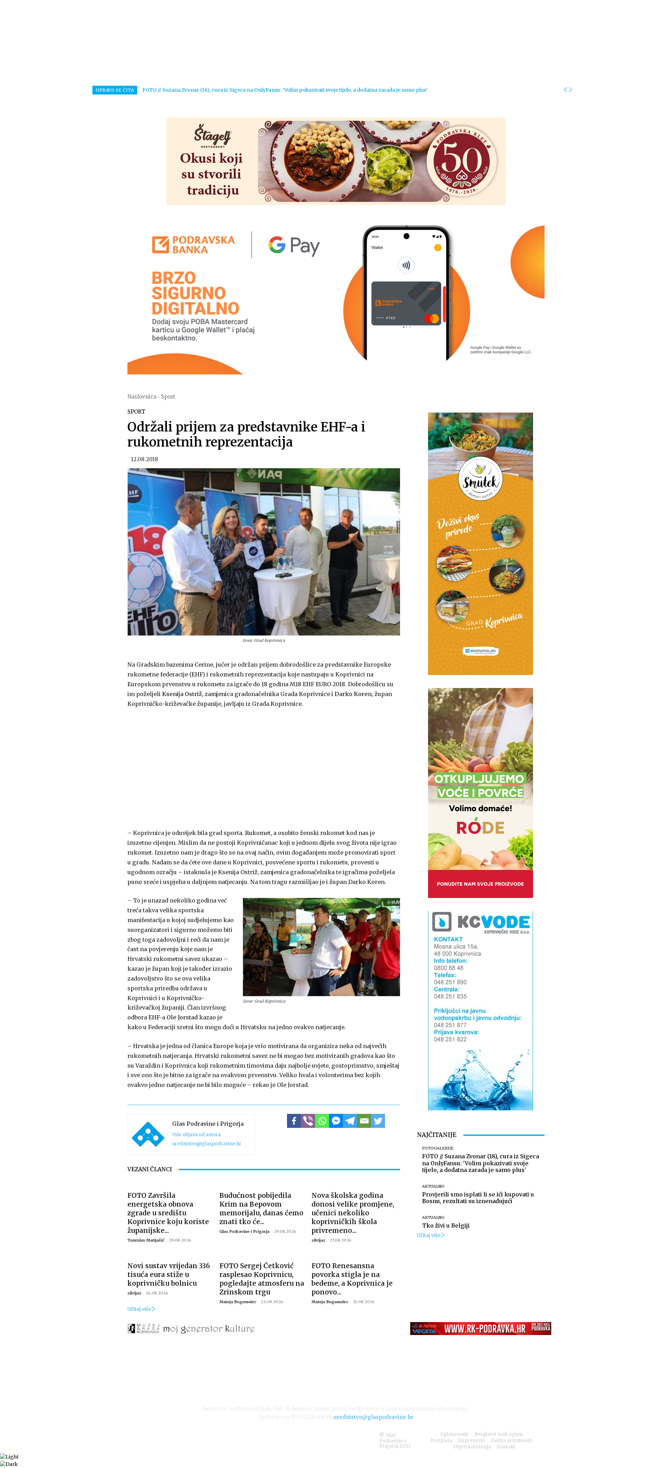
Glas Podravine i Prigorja (208, 1123)
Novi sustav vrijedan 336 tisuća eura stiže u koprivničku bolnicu (168, 1274)
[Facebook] (294, 1121)
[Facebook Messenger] (336, 1121)
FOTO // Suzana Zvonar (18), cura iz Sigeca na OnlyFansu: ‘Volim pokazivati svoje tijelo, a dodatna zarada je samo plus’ (285, 90)
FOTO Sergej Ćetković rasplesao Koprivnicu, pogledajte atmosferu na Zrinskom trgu (261, 1279)
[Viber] (308, 1121)
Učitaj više (139, 1309)
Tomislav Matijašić (145, 1240)
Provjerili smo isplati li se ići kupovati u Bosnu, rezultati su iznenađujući (478, 1197)
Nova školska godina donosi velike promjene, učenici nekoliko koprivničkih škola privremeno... (353, 1213)
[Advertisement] (263, 767)
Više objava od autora (196, 1135)
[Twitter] (378, 1121)
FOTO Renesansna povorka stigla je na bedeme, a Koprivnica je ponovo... (352, 1279)
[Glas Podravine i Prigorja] (148, 1134)
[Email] (364, 1121)
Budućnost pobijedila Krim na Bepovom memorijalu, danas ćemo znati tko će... (261, 1208)
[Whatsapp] (322, 1121)
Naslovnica (141, 396)
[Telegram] (350, 1121)
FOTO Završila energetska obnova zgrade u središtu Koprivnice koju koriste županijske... (168, 1213)
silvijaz (318, 1240)
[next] (570, 90)
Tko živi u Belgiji (446, 1225)
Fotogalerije (438, 1148)
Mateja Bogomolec (237, 1301)
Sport (168, 396)
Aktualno (433, 1186)
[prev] (565, 90)
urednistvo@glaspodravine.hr (206, 1144)
